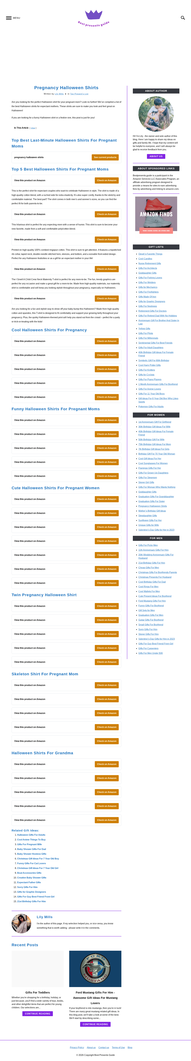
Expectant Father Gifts (29, 882)
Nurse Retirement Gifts (149, 263)
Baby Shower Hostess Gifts (31, 854)
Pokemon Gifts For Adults (151, 406)
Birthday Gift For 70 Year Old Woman (156, 454)
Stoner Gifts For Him (148, 634)
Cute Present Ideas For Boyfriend (154, 596)
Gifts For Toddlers (37, 992)
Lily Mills (59, 94)
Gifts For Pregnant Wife (29, 844)
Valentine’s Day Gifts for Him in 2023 (156, 639)
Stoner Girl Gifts (146, 482)
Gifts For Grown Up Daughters (153, 473)
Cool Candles (145, 258)
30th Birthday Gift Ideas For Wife (154, 427)
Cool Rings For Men (148, 586)
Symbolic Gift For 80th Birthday (153, 360)
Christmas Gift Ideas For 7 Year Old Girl (37, 868)
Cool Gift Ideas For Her (149, 458)
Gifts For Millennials (148, 338)
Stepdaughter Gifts (147, 515)
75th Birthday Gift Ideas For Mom (154, 444)
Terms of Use (118, 1047)
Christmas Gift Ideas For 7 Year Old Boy (38, 858)
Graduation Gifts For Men (150, 615)
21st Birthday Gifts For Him (31, 901)
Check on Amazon (106, 180)
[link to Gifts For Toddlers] (38, 969)
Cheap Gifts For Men (148, 567)
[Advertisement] (95, 60)
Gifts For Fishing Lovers (150, 278)
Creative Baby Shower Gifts (31, 877)
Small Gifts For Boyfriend (150, 624)
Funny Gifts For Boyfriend (151, 605)
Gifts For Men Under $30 (150, 653)
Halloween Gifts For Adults (31, 835)
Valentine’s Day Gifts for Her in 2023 (156, 530)
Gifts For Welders (147, 282)
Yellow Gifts (144, 328)
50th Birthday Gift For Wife (151, 439)
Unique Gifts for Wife (148, 525)
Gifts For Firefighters (148, 292)
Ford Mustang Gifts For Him (152, 601)
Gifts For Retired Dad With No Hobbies (157, 316)
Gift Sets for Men (146, 610)
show (33, 128)
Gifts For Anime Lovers (149, 389)
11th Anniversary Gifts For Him (153, 550)
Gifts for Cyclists (146, 375)
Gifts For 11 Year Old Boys (151, 394)
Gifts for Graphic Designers (31, 892)
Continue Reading (37, 1013)
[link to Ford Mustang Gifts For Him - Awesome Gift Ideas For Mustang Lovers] (95, 969)
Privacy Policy (77, 1047)
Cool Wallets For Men (149, 591)
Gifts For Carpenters (148, 648)
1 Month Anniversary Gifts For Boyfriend (158, 384)
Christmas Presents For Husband (154, 577)
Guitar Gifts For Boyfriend (150, 620)
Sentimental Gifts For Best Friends (155, 343)
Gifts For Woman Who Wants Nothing (156, 487)
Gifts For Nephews (147, 306)
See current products (105, 157)
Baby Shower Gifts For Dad (31, 849)
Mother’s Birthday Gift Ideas (152, 511)
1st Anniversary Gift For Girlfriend (154, 422)
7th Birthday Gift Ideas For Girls (153, 449)
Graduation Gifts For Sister (151, 501)
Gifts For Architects (147, 268)
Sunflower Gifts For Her (150, 520)
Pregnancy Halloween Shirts (152, 506)
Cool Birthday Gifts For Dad (152, 582)
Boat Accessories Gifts (29, 873)
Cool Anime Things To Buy (31, 839)
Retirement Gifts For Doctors (152, 311)
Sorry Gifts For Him (27, 887)
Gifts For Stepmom (147, 477)
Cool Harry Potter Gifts (149, 365)
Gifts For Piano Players (149, 379)
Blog (130, 1047)
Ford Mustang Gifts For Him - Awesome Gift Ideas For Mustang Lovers (95, 998)
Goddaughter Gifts (147, 273)
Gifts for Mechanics (147, 287)
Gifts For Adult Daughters (150, 347)
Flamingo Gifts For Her (149, 468)
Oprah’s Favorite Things (150, 254)
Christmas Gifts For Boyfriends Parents (157, 572)
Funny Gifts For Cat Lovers (31, 863)
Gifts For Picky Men (148, 545)
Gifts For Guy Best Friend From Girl (35, 896)
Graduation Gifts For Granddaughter (156, 496)
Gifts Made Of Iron (147, 297)
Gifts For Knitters (146, 370)
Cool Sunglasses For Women (153, 463)
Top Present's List (79, 94)
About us (156, 156)
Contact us (103, 1047)
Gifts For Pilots (145, 333)
